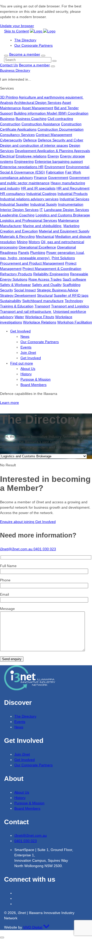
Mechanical (45, 236)
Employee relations (31, 156)
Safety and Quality (47, 285)
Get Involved (20, 331)
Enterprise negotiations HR (21, 167)
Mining (22, 242)
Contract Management (54, 135)
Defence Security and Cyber (60, 140)
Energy (53, 156)
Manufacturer (11, 226)
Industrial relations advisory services (29, 199)
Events (25, 347)
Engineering (24, 161)
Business (7, 119)
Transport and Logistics (70, 306)
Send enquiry (11, 659)
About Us (27, 369)
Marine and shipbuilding (42, 226)
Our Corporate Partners (33, 45)
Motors (34, 242)
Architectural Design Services (37, 103)
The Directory (25, 40)
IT (41, 210)
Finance (40, 178)
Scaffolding (71, 285)
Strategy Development (18, 295)
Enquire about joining (17, 522)
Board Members (33, 385)
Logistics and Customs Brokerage (63, 215)
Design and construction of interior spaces (34, 145)
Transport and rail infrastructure (26, 311)
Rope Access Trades (45, 279)
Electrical (7, 156)
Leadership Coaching (17, 215)
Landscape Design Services (66, 210)
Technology (74, 301)
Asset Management (37, 108)
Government (58, 178)
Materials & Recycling (17, 236)
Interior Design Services (19, 210)
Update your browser (17, 26)
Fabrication (55, 172)
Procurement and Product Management (32, 263)
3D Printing (9, 97)
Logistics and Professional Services (28, 220)
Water (19, 317)
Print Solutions (63, 258)
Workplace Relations (39, 322)
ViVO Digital (33, 927)
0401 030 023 (44, 549)
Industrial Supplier (14, 204)
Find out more (21, 363)
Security (6, 290)
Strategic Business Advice (57, 290)
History (26, 374)
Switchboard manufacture (43, 301)
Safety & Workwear (15, 285)
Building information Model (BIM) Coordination (51, 113)
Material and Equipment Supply (64, 231)
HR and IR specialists (38, 188)
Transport (42, 306)
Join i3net (28, 352)
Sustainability (10, 301)
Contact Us (9, 65)
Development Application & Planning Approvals (52, 151)
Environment (54, 167)
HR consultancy (12, 194)
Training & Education (16, 306)
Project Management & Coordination (51, 269)
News (24, 336)
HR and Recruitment (72, 188)
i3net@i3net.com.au (16, 549)
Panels (23, 253)
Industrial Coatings (41, 194)
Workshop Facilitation (74, 322)
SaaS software (74, 279)
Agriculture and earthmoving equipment (51, 97)
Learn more (9, 402)
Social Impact (25, 290)
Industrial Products (72, 194)
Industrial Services (74, 199)
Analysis (6, 103)
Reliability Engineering (51, 274)
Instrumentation (70, 204)
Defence (30, 140)
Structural (45, 295)
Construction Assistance (40, 124)
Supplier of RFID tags (71, 295)
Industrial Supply (43, 204)
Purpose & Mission (35, 379)
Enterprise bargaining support (59, 161)
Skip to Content (16, 31)
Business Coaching (31, 119)
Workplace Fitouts (39, 317)
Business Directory (15, 70)
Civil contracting (60, 119)
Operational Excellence (37, 247)
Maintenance (68, 220)
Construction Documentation (61, 129)
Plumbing (37, 253)
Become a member (24, 54)
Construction (10, 124)
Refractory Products (16, 274)
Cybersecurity (11, 140)
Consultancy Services (17, 135)
